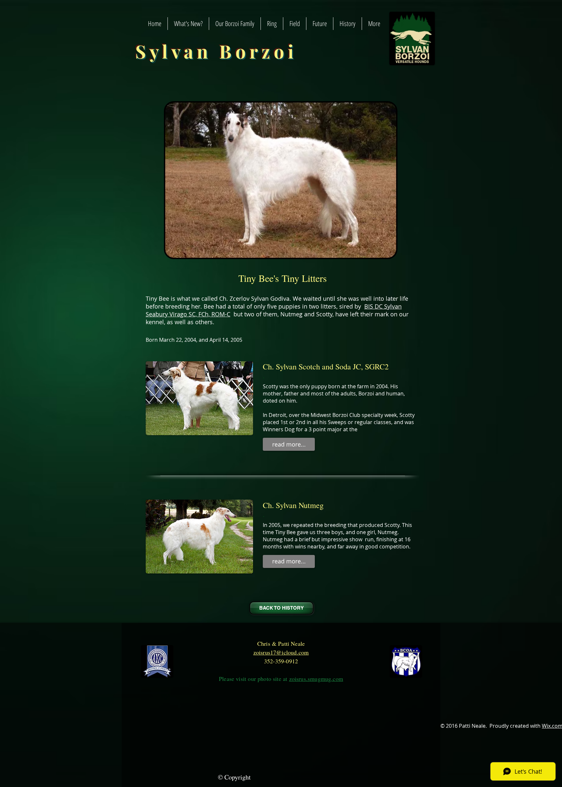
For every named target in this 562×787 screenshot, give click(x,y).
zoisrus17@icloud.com (281, 652)
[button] (289, 444)
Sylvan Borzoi (216, 51)
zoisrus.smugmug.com (316, 679)
